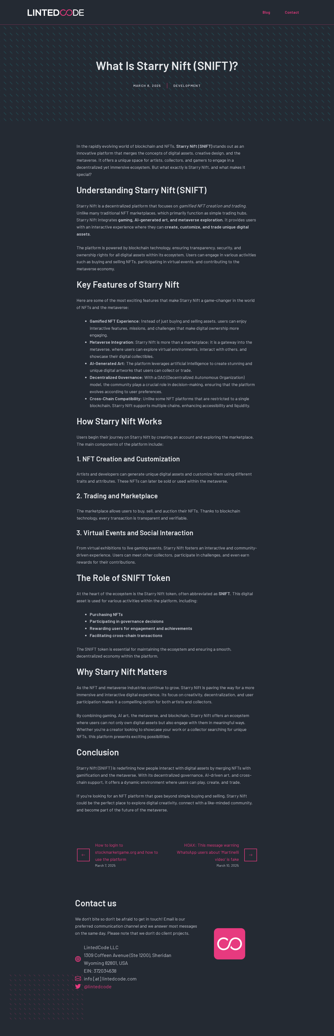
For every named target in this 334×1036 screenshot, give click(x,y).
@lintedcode (97, 986)
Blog (266, 12)
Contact (292, 12)
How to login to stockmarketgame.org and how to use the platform (126, 852)
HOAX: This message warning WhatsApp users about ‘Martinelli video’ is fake (208, 852)
